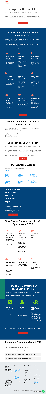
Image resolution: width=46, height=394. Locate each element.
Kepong (6, 182)
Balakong (32, 180)
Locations (30, 2)
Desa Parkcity (8, 183)
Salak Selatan (20, 170)
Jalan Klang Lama (33, 182)
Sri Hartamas (20, 181)
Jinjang (19, 183)
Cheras (19, 171)
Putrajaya (32, 175)
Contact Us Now (13, 214)
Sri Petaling (7, 176)
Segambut (32, 171)
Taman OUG (7, 181)
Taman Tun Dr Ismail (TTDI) (23, 180)
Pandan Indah (20, 175)
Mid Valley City (21, 182)
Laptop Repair (9, 56)
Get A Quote (23, 158)
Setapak (31, 173)
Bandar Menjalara (33, 176)
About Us (35, 2)
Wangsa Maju (32, 174)
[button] (43, 391)
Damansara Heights (34, 179)
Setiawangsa (7, 179)
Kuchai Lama (7, 171)
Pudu (6, 177)
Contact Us (39, 2)
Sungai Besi (7, 180)
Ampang (7, 174)
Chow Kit (19, 177)
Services (25, 2)
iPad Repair (9, 76)
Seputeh (19, 174)
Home (22, 2)
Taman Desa (20, 179)
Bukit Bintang (20, 173)
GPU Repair (21, 98)
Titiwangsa (32, 170)
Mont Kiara (7, 173)
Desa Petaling (32, 181)
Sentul (31, 177)
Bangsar (7, 175)
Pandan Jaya (20, 176)
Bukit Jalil (7, 170)
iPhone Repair (35, 56)
